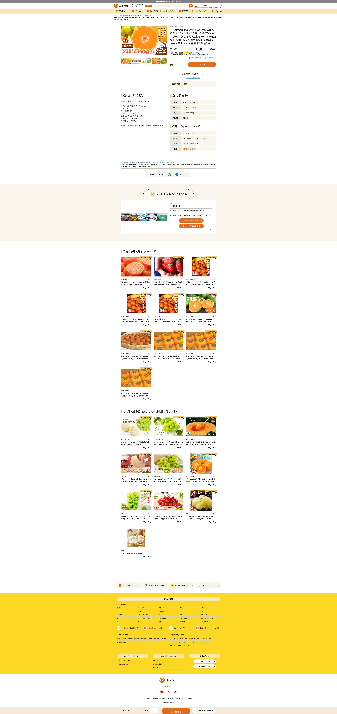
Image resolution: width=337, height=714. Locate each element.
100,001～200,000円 (188, 642)
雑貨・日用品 (183, 618)
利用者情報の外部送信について (176, 698)
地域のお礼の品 (163, 618)
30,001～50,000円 (206, 639)
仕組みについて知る (197, 57)
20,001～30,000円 (194, 639)
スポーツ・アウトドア (207, 618)
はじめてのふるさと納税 (123, 660)
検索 (191, 5)
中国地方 (156, 639)
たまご (182, 611)
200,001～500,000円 (201, 642)
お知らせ (155, 667)
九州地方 (119, 642)
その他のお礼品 (205, 621)
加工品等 (161, 614)
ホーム (116, 15)
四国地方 (163, 639)
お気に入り (216, 7)
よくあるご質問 (157, 664)
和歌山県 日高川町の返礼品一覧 (162, 162)
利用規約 (147, 698)
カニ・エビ (120, 611)
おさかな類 (141, 611)
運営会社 (189, 698)
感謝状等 (182, 621)
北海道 (124, 639)
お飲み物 (119, 614)
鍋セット (119, 618)
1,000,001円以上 (188, 645)
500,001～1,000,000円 (176, 645)
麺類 (181, 614)
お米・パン (162, 607)
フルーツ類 (134, 15)
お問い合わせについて (193, 78)
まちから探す (125, 162)
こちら (198, 55)
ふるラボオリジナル (143, 607)
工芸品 (161, 621)
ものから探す (124, 15)
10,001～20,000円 (182, 639)
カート (221, 7)
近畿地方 (134, 162)
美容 (118, 621)
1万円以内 (172, 639)
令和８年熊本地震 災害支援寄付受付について (168, 1)
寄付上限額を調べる (122, 664)
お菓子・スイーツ (143, 614)
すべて (118, 607)
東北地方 (130, 639)
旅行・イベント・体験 (144, 618)
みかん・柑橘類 (144, 15)
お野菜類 (161, 611)
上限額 (210, 7)
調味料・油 (204, 614)
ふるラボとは (156, 660)
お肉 (181, 607)
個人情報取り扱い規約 (158, 698)
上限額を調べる (211, 57)
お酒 (202, 611)
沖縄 (124, 642)
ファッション (141, 621)
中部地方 (143, 639)
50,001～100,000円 (175, 642)
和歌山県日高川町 (145, 162)
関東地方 (136, 639)
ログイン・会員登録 (202, 5)
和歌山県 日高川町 (176, 26)
